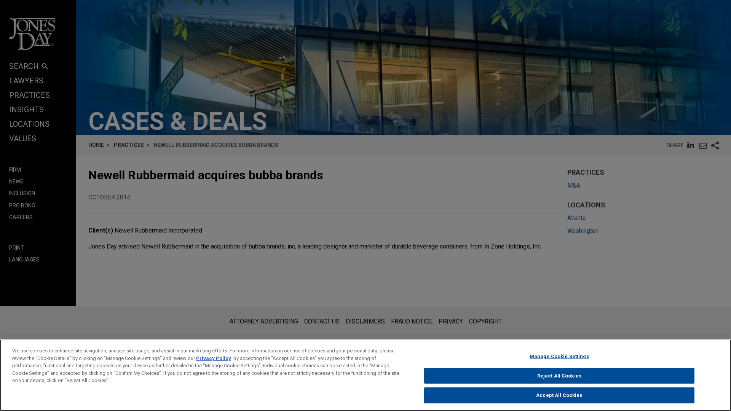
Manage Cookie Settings (559, 356)
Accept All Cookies (559, 395)
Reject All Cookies (559, 376)
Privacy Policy (213, 358)
